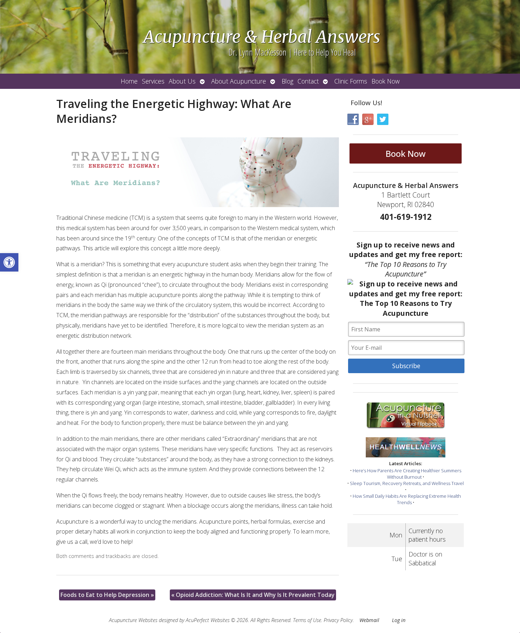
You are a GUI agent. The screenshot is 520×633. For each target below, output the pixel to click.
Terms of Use (307, 620)
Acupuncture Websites (133, 620)
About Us (182, 81)
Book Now (385, 81)
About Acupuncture (238, 81)
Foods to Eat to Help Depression (107, 595)
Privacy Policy (338, 620)
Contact (308, 81)
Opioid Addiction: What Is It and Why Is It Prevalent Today (253, 595)
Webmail (369, 620)
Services (153, 81)
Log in (398, 620)
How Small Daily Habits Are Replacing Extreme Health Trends (407, 499)
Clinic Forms (350, 81)
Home (129, 81)
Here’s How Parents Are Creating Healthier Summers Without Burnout (407, 473)
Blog (287, 81)
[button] (9, 262)
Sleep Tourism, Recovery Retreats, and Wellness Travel (407, 483)
